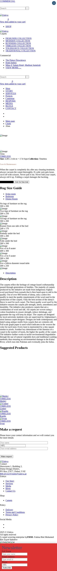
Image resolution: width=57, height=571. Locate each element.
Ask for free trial (21, 182)
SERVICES (11, 93)
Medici (3, 401)
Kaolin (3, 416)
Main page (10, 121)
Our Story (10, 481)
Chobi (8, 123)
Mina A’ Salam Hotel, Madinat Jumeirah (23, 65)
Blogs (8, 488)
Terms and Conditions (15, 512)
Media (8, 486)
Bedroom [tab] (10, 196)
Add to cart (5, 182)
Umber (3, 408)
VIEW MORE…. (13, 67)
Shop (8, 88)
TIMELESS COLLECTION (18, 46)
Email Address (8, 557)
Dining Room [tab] (12, 199)
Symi (2, 423)
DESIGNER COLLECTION (19, 38)
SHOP (8, 26)
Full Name (6, 551)
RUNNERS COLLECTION (18, 43)
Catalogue (10, 98)
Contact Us (10, 491)
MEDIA (9, 103)
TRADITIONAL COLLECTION (21, 51)
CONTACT (11, 108)
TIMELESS (5, 156)
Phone (4, 562)
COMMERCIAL (7, 1)
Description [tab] (11, 273)
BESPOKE (11, 101)
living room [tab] (11, 194)
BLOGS (9, 106)
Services (9, 483)
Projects (9, 96)
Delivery (9, 510)
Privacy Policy (12, 515)
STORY (9, 91)
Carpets (9, 500)
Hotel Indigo (11, 62)
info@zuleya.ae (20, 474)
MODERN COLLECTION (18, 41)
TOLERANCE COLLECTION (20, 48)
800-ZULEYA (6, 474)
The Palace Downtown (16, 60)
